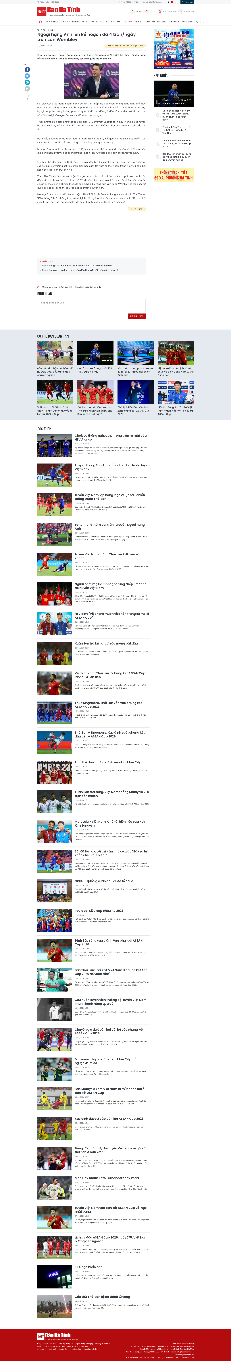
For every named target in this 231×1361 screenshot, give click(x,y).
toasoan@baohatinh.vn (184, 1355)
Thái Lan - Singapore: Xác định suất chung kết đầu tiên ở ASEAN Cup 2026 (110, 734)
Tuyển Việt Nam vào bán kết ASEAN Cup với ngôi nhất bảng (111, 1210)
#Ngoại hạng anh (49, 287)
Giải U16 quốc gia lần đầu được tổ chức (104, 881)
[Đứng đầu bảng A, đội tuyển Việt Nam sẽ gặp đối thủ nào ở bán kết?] (54, 1158)
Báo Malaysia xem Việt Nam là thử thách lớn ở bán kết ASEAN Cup (110, 1091)
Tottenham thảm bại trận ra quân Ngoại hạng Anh (110, 527)
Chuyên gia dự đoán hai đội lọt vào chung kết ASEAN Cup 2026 (109, 1031)
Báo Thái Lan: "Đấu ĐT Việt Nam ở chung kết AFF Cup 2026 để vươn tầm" (111, 972)
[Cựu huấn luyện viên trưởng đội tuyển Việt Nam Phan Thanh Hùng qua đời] (54, 1009)
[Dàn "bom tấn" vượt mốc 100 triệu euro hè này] (174, 94)
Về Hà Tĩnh (150, 22)
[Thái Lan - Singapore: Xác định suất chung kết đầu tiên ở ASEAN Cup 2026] (54, 742)
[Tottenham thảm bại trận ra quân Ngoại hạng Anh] (54, 534)
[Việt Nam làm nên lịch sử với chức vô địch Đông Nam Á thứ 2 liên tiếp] (176, 353)
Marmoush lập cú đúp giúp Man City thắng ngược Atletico (107, 1061)
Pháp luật (115, 22)
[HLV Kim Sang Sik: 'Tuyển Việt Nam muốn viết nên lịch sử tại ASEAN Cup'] (176, 392)
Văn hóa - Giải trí (99, 22)
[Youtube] (172, 2)
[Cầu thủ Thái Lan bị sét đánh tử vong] (54, 1306)
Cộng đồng (187, 22)
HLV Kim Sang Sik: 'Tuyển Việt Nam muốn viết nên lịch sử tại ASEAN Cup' (175, 411)
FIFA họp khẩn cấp (89, 1267)
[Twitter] (27, 76)
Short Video (52, 22)
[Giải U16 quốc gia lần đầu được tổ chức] (54, 890)
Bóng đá (52, 30)
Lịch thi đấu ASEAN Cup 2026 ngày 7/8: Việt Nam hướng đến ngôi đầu (111, 1239)
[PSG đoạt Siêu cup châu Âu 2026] (54, 920)
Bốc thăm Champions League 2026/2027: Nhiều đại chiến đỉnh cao (135, 372)
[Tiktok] (168, 2)
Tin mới (139, 11)
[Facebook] (165, 2)
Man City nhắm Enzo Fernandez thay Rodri (107, 1178)
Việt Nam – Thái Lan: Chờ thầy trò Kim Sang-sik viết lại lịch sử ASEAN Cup (54, 411)
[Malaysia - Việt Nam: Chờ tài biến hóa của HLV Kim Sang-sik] (54, 831)
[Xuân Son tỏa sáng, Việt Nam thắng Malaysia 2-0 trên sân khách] (54, 801)
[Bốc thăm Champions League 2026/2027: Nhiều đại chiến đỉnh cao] (136, 353)
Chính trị (65, 22)
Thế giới (138, 22)
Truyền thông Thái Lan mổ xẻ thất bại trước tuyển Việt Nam (176, 130)
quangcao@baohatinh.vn (168, 1357)
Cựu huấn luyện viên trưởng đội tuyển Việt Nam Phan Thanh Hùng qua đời (111, 1002)
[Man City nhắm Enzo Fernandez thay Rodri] (54, 1187)
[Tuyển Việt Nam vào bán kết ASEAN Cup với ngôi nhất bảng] (54, 1217)
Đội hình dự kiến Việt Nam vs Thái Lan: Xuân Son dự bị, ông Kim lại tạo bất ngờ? (176, 115)
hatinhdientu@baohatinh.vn (181, 1352)
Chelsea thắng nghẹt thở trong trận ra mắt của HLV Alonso (111, 437)
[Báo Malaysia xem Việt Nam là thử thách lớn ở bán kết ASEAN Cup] (54, 1098)
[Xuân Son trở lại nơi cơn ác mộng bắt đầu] (54, 653)
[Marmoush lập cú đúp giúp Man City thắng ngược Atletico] (54, 1069)
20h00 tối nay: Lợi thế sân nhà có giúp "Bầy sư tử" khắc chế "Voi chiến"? (111, 853)
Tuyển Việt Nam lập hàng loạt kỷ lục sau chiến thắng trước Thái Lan (110, 497)
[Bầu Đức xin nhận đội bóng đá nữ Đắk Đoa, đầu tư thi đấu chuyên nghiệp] (55, 353)
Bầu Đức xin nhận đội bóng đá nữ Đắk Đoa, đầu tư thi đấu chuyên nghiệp (176, 157)
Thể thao (127, 22)
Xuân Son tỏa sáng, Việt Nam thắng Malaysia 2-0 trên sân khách (112, 794)
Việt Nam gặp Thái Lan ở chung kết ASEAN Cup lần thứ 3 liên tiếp (110, 675)
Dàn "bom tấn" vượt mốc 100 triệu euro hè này (175, 102)
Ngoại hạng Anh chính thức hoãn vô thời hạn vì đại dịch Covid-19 (77, 265)
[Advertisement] (91, 232)
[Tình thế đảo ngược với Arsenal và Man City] (54, 772)
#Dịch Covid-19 (65, 287)
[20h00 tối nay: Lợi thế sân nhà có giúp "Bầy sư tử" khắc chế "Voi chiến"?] (54, 861)
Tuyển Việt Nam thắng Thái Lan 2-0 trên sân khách (108, 556)
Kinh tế (75, 22)
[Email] (27, 82)
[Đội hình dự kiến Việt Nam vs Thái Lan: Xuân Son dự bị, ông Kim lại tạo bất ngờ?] (95, 392)
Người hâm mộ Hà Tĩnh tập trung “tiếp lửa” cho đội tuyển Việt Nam (110, 586)
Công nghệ (174, 22)
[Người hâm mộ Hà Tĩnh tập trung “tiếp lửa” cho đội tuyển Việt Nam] (54, 593)
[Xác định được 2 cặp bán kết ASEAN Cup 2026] (54, 1128)
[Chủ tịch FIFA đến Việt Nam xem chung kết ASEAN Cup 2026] (136, 392)
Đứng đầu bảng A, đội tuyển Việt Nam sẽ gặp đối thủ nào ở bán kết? (111, 1150)
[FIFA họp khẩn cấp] (54, 1276)
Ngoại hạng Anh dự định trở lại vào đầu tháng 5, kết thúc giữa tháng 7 (80, 270)
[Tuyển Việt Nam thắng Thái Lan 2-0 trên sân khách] (54, 564)
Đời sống (161, 22)
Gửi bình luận (136, 316)
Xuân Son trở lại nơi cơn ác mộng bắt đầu (106, 644)
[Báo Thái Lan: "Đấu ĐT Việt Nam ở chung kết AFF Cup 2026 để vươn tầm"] (54, 980)
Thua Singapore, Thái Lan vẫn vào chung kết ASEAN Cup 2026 (108, 705)
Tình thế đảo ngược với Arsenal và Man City (108, 762)
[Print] (27, 88)
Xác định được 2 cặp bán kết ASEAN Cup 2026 (109, 1119)
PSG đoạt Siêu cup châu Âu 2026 (99, 911)
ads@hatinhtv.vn (187, 1357)
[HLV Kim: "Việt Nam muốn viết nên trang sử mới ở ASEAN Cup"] (54, 623)
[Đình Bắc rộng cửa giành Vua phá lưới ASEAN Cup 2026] (54, 950)
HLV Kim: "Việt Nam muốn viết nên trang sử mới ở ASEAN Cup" (112, 616)
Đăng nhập (188, 2)
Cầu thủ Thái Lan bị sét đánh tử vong (102, 1297)
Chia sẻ (27, 64)
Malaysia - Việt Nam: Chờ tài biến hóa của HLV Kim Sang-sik (110, 823)
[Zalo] (176, 2)
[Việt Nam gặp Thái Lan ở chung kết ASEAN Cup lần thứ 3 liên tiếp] (54, 683)
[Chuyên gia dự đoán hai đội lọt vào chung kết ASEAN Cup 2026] (54, 1039)
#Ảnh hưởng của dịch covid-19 (88, 287)
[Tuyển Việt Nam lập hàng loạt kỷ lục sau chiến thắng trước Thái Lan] (54, 504)
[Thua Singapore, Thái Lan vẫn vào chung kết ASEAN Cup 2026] (54, 712)
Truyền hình (189, 11)
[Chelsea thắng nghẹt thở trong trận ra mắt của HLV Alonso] (54, 445)
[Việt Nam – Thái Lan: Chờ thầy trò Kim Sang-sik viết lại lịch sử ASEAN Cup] (55, 392)
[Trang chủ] (40, 22)
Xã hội (85, 22)
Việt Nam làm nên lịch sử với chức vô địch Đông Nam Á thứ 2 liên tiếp (176, 372)
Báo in (152, 11)
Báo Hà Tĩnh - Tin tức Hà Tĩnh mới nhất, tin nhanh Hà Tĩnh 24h (64, 11)
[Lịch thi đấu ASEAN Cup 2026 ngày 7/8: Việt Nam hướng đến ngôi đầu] (54, 1247)
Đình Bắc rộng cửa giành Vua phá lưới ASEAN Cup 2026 (109, 942)
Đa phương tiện (169, 11)
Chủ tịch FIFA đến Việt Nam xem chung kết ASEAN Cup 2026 (176, 143)
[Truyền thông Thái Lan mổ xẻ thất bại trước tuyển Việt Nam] (54, 475)
